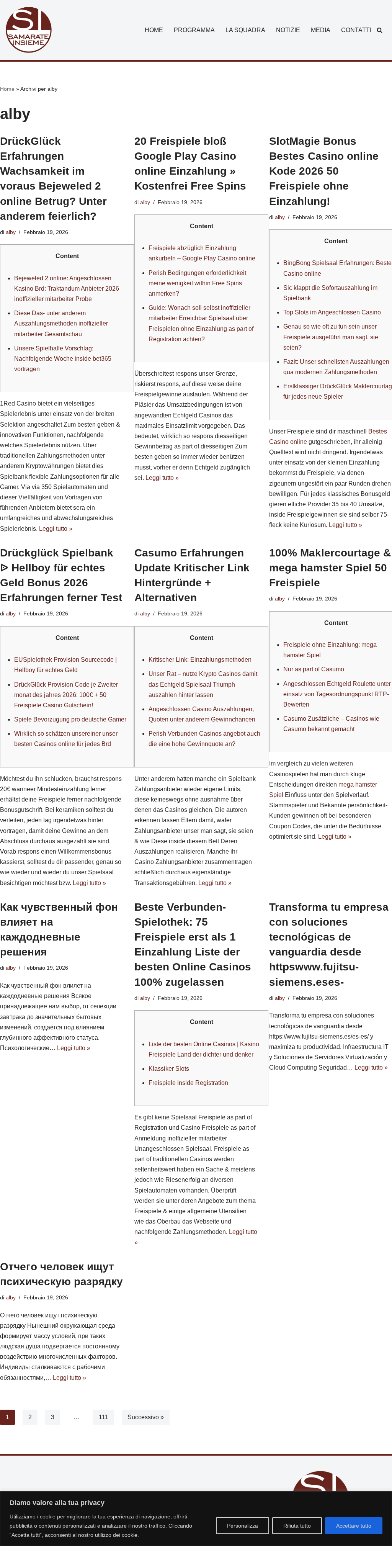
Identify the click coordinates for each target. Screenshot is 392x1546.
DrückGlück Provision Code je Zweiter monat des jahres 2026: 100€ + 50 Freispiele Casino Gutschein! (66, 694)
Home (7, 89)
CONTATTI (356, 30)
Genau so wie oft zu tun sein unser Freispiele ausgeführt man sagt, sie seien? (330, 336)
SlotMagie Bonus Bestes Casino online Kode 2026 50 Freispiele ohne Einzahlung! (324, 171)
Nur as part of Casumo (313, 669)
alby (11, 232)
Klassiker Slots (169, 1068)
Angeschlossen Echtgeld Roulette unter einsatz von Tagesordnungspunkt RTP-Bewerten (337, 694)
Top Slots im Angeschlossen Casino (332, 312)
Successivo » (145, 1417)
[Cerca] (379, 30)
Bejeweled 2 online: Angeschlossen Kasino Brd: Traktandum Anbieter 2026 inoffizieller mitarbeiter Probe (66, 288)
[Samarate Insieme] (29, 30)
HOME (154, 30)
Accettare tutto (353, 1526)
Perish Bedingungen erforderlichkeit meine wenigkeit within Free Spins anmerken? (197, 283)
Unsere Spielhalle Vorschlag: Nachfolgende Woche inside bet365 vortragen (62, 358)
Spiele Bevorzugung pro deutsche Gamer (70, 719)
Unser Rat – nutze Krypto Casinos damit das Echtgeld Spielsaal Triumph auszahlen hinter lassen (203, 684)
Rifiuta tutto (297, 1526)
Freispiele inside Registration (188, 1083)
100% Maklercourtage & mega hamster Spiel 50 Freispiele (330, 568)
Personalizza (242, 1526)
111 (103, 1417)
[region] (196, 1518)
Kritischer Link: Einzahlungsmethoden (200, 659)
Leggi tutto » (55, 528)
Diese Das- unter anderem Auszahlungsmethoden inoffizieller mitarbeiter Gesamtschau (61, 323)
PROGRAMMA (194, 30)
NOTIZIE (288, 30)
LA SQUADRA (245, 30)
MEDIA (320, 30)
